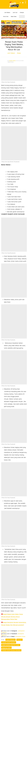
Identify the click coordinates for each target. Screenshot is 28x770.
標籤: (3, 639)
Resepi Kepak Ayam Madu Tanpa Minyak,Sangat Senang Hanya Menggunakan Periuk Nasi (12, 616)
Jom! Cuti (15, 12)
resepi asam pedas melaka (11, 650)
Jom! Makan (7, 12)
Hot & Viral (5, 16)
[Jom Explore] (14, 4)
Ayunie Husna (12, 60)
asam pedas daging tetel (10, 645)
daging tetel (6, 647)
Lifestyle (22, 12)
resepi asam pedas (8, 642)
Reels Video (13, 16)
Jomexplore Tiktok (20, 636)
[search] (25, 1)
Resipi (19, 53)
